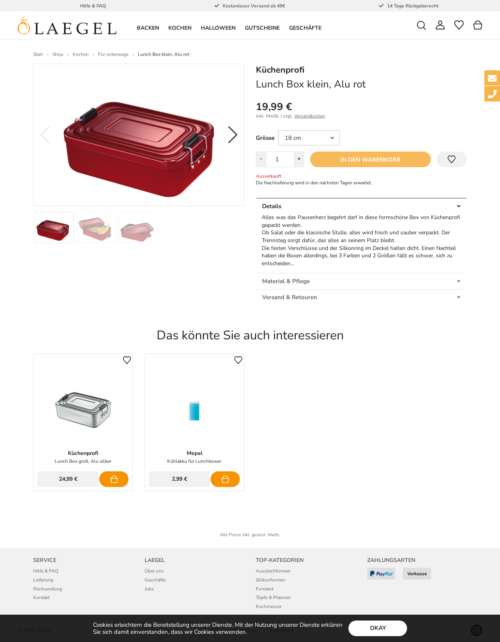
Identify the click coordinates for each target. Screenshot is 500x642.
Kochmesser (269, 606)
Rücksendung (47, 589)
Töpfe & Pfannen (273, 597)
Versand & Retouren (289, 297)
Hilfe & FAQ (45, 571)
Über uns (154, 571)
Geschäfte (305, 28)
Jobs (149, 589)
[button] (421, 25)
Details (271, 206)
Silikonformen (270, 580)
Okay (378, 628)
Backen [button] (148, 28)
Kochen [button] (179, 28)
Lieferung (43, 580)
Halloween (218, 28)
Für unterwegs (113, 54)
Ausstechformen (273, 571)
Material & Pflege (286, 281)
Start (38, 54)
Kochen (81, 54)
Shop (57, 54)
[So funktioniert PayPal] (384, 576)
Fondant (264, 589)
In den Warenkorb (370, 160)
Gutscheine (262, 28)
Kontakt (41, 597)
